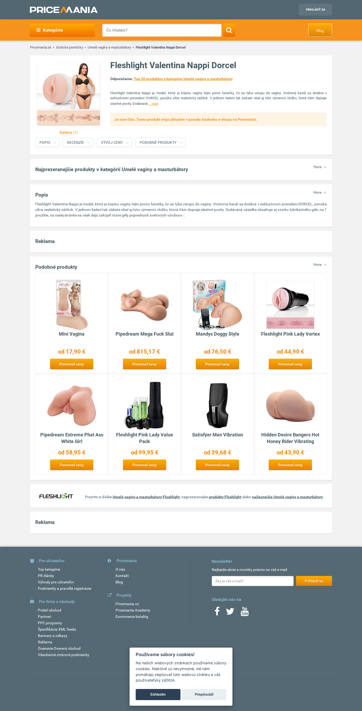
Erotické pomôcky (69, 47)
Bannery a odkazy (52, 636)
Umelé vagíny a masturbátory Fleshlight (146, 497)
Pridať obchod (49, 610)
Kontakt (122, 576)
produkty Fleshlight (225, 497)
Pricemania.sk (40, 47)
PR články (46, 576)
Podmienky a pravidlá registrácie (64, 588)
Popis (44, 142)
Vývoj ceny (112, 142)
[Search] (229, 30)
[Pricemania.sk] (64, 9)
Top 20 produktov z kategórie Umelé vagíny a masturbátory (183, 79)
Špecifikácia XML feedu (57, 629)
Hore (317, 167)
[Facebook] (217, 613)
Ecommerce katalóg (132, 616)
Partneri (44, 616)
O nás (120, 569)
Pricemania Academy (133, 610)
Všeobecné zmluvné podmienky (63, 655)
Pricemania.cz (127, 604)
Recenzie (75, 142)
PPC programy (50, 623)
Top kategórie (49, 569)
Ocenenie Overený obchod (59, 648)
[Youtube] (244, 613)
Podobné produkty (158, 142)
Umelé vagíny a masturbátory (109, 47)
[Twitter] (230, 613)
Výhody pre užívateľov (56, 582)
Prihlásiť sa (315, 9)
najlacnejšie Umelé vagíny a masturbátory (287, 497)
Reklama (45, 642)
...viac (153, 103)
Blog (320, 30)
